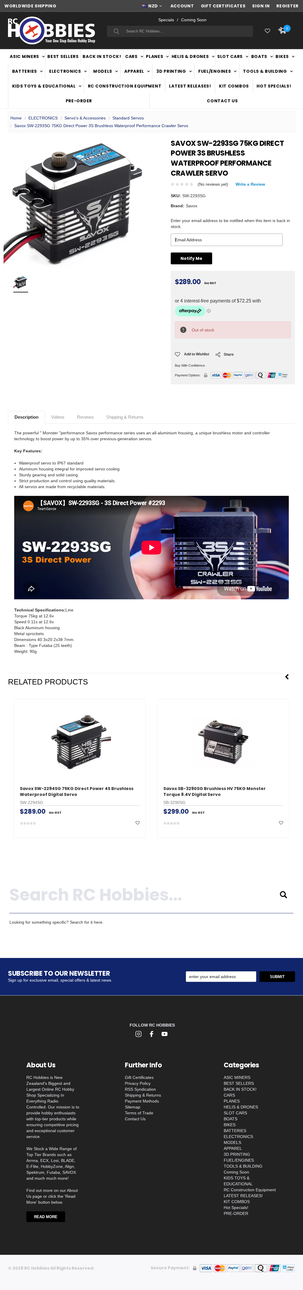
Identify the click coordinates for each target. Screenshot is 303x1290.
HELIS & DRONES (190, 56)
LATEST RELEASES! (190, 86)
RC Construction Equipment (125, 86)
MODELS (102, 71)
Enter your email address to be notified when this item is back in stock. (230, 223)
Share (229, 354)
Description (26, 417)
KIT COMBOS (234, 86)
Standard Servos (128, 118)
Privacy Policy (138, 1083)
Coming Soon (194, 19)
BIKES (282, 56)
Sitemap (132, 1107)
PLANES (154, 56)
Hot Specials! (274, 86)
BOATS (259, 56)
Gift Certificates (139, 1077)
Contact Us (222, 101)
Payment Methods (142, 1101)
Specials (166, 19)
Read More (45, 1217)
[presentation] (287, 677)
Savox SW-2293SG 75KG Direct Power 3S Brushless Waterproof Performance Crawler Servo (101, 125)
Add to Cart (80, 767)
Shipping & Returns (125, 417)
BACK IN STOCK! (102, 56)
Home (16, 118)
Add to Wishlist (196, 354)
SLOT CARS (230, 56)
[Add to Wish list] (138, 823)
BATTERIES (24, 71)
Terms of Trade (139, 1113)
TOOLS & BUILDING (265, 71)
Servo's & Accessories (85, 118)
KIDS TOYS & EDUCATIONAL (44, 86)
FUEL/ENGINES (214, 71)
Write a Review (250, 184)
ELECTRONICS (65, 71)
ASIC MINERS (24, 56)
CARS (131, 56)
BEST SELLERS (62, 56)
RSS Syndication (140, 1089)
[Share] (218, 356)
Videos (58, 417)
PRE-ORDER (79, 101)
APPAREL (134, 71)
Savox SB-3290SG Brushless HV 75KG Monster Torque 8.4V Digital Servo (214, 791)
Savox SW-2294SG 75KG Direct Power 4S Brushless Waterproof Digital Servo (76, 791)
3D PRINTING (171, 71)
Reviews (85, 417)
